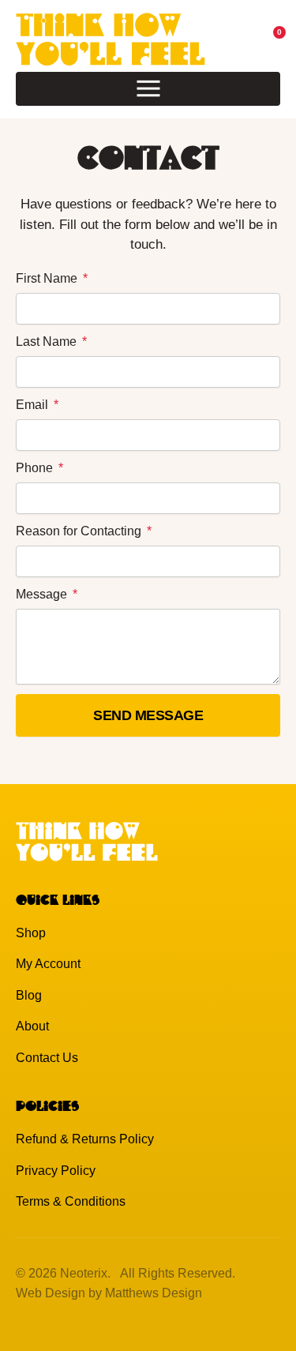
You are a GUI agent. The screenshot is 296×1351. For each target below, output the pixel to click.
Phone (36, 468)
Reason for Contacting (80, 531)
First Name (48, 278)
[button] (148, 89)
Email (33, 404)
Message (43, 594)
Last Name (48, 341)
